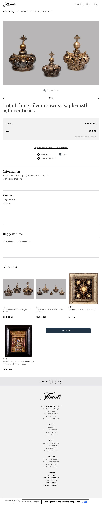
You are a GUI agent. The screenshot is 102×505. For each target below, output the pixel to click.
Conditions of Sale (51, 477)
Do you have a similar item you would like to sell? (51, 148)
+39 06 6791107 (53, 446)
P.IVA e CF (47, 414)
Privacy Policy (51, 480)
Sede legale (46, 409)
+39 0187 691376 (54, 462)
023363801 (7, 203)
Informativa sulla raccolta (27, 501)
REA (47, 416)
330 (5, 307)
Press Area (51, 475)
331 (37, 307)
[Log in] (88, 4)
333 (5, 359)
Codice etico (51, 482)
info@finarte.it (9, 199)
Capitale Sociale (48, 419)
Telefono (46, 430)
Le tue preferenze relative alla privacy (62, 501)
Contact (51, 472)
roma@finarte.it (53, 451)
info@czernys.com (53, 467)
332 (70, 307)
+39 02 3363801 (53, 430)
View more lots (68, 331)
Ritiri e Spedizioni (51, 485)
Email (46, 435)
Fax (46, 432)
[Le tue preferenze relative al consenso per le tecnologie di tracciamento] (12, 500)
